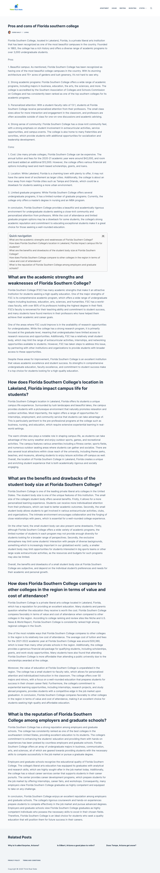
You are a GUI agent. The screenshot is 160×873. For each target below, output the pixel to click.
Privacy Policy (14, 860)
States (142, 8)
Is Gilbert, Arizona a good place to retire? (76, 845)
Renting (123, 8)
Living (26, 32)
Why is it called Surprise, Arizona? (23, 845)
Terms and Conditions (32, 860)
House (114, 8)
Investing (132, 8)
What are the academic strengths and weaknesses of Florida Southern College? (51, 239)
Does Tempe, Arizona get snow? (121, 845)
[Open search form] (151, 8)
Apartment (104, 8)
